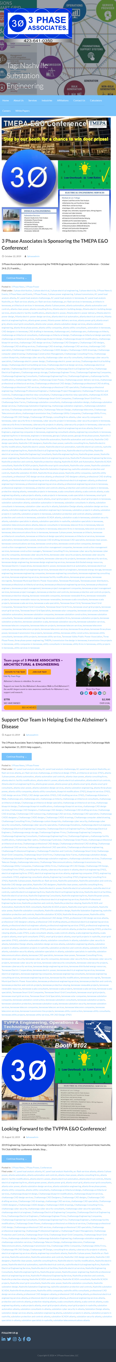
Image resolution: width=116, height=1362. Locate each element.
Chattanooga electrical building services (27, 365)
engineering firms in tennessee (16, 435)
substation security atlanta (21, 951)
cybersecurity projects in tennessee (80, 424)
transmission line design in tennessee (69, 640)
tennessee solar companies (64, 610)
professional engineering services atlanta (45, 484)
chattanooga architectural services (18, 339)
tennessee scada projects (60, 989)
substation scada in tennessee (76, 517)
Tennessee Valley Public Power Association (82, 636)
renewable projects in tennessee (42, 491)
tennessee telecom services (69, 625)
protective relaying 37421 (89, 929)
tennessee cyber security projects (65, 555)
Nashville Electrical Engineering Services (47, 450)
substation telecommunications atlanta (20, 525)
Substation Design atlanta (71, 506)
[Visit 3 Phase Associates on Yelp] (19, 1340)
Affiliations (63, 100)
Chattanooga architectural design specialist (90, 335)
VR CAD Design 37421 (61, 1015)
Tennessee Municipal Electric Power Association (35, 581)
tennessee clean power (96, 540)
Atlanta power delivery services (62, 320)
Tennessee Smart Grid (70, 603)
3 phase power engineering (60, 294)
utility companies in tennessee (28, 644)
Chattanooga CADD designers (26, 350)
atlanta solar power (44, 324)
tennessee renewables (50, 599)
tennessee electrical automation (72, 566)
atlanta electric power (55, 313)
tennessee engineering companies (29, 573)
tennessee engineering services (24, 577)
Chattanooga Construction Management (44, 354)
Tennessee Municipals (69, 581)
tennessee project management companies (61, 588)
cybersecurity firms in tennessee (17, 424)
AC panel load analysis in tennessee (67, 298)
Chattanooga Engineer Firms (61, 372)
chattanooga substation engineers (67, 406)
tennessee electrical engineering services (29, 569)
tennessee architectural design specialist (45, 536)
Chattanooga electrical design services (65, 365)
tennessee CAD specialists (72, 540)
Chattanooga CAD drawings (49, 346)
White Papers (22, 110)
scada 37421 (23, 933)
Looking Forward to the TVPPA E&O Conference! (54, 1129)
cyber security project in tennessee (59, 421)
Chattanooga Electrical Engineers (22, 1216)
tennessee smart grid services (15, 996)
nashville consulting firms (76, 443)
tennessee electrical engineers (63, 569)
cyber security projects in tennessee (93, 421)
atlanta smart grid (81, 784)
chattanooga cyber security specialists (39, 825)
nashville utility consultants (25, 918)
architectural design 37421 (63, 773)
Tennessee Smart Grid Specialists (35, 610)
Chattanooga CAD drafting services (18, 346)
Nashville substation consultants (29, 910)
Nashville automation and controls (77, 439)
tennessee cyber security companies (42, 959)
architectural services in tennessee (28, 305)
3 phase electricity (87, 290)
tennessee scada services (21, 603)
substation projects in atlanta (86, 510)
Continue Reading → (16, 278)
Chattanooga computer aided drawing (92, 817)
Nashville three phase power (51, 473)
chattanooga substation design (75, 402)
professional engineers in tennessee (18, 488)
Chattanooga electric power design (28, 361)
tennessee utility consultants (96, 1011)
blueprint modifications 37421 (71, 791)
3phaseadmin (33, 256)
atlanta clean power (19, 309)
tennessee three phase (79, 629)
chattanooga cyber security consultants (64, 357)
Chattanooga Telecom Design (57, 409)
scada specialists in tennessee (81, 495)
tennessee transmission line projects (25, 633)
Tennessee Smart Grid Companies (28, 992)
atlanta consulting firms (41, 309)
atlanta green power (37, 320)
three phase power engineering (29, 640)
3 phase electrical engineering (64, 290)
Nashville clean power (53, 443)
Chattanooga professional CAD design (53, 383)
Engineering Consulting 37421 (64, 877)
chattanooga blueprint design (48, 339)
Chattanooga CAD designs (91, 342)
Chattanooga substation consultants (43, 402)
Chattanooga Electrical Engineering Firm (75, 368)
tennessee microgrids (90, 977)
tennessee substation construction (71, 614)
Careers (6, 110)
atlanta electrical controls (91, 316)
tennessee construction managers (25, 551)
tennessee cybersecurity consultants (27, 558)
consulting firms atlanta (64, 417)
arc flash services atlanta (22, 301)
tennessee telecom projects (43, 625)
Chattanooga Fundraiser (50, 840)
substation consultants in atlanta (80, 502)
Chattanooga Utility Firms (93, 413)
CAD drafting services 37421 (70, 795)
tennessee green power (80, 577)
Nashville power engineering (15, 899)
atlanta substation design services (69, 324)
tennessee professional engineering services (65, 584)
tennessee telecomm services (54, 629)
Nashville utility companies (78, 473)
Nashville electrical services (15, 895)
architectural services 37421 (90, 773)
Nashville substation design (26, 469)
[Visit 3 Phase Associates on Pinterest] (29, 1340)
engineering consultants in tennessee (93, 432)
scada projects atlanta (31, 495)
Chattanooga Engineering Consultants (19, 376)
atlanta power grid (86, 320)
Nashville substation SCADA (23, 473)
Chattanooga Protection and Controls (54, 851)
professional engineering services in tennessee (86, 484)
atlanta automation (75, 305)
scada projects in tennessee (54, 495)
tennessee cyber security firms (35, 555)
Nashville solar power (80, 465)
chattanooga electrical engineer (95, 825)
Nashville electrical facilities (80, 450)
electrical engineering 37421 (92, 869)
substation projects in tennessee (36, 514)
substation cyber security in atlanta (41, 506)
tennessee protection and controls (53, 592)
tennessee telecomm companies (80, 1007)
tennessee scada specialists (46, 603)
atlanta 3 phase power (55, 305)
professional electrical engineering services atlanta (32, 480)
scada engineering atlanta (87, 933)
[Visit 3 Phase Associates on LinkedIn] (3, 1340)
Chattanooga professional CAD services (20, 387)
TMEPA (48, 640)
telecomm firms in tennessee (71, 529)
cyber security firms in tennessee (27, 421)
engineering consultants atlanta (61, 432)
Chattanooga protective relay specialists (69, 395)
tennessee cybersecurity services (91, 558)
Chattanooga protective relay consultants (30, 395)
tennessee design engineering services (47, 562)
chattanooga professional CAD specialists (59, 387)
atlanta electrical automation (65, 316)
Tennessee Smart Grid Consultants (29, 607)
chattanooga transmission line (36, 413)
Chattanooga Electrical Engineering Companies (33, 368)
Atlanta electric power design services (33, 316)
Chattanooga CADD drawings (83, 350)
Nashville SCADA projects (25, 465)
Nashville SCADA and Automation (78, 461)
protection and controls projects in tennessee (87, 488)
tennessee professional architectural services (23, 584)
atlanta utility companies (50, 327)
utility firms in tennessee (84, 644)
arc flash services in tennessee (78, 301)
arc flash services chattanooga (49, 301)
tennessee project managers (23, 592)
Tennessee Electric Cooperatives (17, 566)
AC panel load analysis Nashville (91, 769)
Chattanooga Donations (69, 825)
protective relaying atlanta (14, 491)
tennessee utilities (51, 633)
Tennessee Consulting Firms (55, 551)
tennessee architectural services (80, 536)
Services (32, 100)
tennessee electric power (44, 566)
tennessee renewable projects (84, 985)
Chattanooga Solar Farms (13, 402)
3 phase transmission (83, 294)
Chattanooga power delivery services (82, 380)
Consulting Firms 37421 (13, 869)
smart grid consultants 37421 (31, 936)
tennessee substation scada (35, 621)
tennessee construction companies (75, 543)
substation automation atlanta (16, 502)
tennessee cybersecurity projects (60, 558)
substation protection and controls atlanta (72, 514)
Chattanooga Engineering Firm (52, 376)
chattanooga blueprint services (67, 806)
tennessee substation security (62, 621)
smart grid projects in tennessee (96, 499)
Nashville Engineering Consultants (35, 454)
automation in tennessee (98, 327)
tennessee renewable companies (45, 595)
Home (5, 100)
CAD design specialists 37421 (42, 795)
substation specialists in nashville (54, 521)
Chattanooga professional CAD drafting (90, 383)
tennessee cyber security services (25, 962)
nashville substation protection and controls (71, 1286)
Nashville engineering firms (65, 454)
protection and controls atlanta (50, 488)
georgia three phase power (86, 435)
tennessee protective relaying (15, 595)
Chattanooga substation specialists (26, 409)
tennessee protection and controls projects (90, 592)
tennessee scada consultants (75, 599)
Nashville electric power (33, 447)
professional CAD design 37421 (54, 918)
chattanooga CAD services (75, 346)
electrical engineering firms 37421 (18, 873)
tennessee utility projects (25, 636)
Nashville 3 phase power (20, 881)
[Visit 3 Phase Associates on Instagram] (15, 1340)
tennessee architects (82, 532)
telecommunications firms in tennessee (30, 532)
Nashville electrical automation (60, 447)
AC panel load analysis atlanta (27, 769)
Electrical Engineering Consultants (40, 428)
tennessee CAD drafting (48, 540)
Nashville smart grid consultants (54, 465)
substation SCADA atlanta (49, 517)
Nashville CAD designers (30, 443)
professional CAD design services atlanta (32, 476)
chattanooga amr (78, 331)
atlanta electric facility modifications (27, 313)
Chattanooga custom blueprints (46, 821)
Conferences (46, 1167)
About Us (19, 100)
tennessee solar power (87, 610)
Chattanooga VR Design (41, 417)
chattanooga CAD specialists (85, 814)
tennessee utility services (49, 636)
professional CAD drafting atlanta (51, 922)
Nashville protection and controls (17, 461)
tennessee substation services (91, 621)
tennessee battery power (24, 540)
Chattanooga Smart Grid (24, 398)
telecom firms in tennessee (83, 525)
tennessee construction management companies (49, 547)
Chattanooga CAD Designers (65, 342)
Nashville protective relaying (47, 461)
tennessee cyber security (80, 551)
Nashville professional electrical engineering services (45, 458)
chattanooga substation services (84, 858)
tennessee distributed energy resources (84, 562)
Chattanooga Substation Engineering (34, 406)
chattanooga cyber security (32, 357)
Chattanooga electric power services (63, 361)
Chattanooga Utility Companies (66, 413)
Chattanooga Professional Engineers (31, 391)
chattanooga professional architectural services (63, 1223)
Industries (47, 100)
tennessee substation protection (17, 1003)
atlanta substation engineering (78, 788)
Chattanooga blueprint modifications (80, 339)
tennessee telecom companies (15, 625)
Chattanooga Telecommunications (56, 862)
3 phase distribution (22, 290)
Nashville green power (89, 454)
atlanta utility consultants (75, 327)
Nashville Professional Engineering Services (91, 458)
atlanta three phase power (26, 327)
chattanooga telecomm (82, 409)
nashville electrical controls (89, 447)
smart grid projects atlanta (37, 499)
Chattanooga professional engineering (85, 847)
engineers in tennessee (41, 435)
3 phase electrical (41, 290)
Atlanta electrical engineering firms (18, 784)
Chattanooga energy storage (34, 372)
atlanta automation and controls (50, 776)
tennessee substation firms (58, 618)
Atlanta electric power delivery (81, 313)
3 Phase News (17, 287)
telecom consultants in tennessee (54, 525)
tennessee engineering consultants (62, 573)
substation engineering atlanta (23, 510)
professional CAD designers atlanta (69, 476)
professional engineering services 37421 (66, 925)
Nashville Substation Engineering (55, 469)
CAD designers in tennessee (15, 331)
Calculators (96, 100)
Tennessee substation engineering (29, 618)
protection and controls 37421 (31, 929)
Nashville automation (50, 439)
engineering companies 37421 (85, 873)
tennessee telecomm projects (26, 629)
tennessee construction (47, 543)
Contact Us (79, 100)
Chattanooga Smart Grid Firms (86, 398)
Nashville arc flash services (26, 439)
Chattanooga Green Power (51, 380)
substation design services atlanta (49, 944)
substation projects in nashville (33, 948)
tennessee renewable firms (73, 595)
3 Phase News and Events (20, 294)
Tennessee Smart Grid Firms (59, 607)
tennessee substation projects (85, 618)
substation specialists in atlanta (23, 521)
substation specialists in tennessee (87, 521)
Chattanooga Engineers (78, 376)
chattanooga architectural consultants (19, 335)
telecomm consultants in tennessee (40, 529)
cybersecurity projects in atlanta (48, 424)
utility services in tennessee (27, 648)
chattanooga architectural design (53, 335)
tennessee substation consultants (61, 1000)
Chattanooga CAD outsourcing (30, 814)
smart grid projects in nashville (65, 499)
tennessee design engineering (15, 562)
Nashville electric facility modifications (20, 888)
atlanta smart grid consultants (20, 324)
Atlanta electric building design (67, 309)
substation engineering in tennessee (54, 510)
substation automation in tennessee (47, 502)
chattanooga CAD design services (35, 342)
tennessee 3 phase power (60, 532)
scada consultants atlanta (70, 491)
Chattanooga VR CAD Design (15, 417)
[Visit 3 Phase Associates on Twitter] (9, 1340)
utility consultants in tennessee (57, 644)
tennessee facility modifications (54, 577)
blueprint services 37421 (98, 791)
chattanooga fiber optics (26, 380)
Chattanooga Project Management (64, 391)
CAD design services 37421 (14, 795)
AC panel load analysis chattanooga (33, 298)
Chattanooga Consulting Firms (78, 354)
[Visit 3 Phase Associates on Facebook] (24, 1340)
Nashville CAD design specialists (17, 884)
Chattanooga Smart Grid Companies (54, 398)
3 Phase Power (32, 287)
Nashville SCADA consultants (28, 907)
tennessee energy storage (90, 569)
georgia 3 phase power (63, 435)
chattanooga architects (98, 331)
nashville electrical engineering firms (27, 892)
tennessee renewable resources (24, 599)
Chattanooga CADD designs (54, 350)
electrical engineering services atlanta (75, 428)
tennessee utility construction (75, 633)
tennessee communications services (18, 543)
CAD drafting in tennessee (41, 331)
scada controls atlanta (92, 491)
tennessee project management (26, 588)
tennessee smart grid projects (87, 607)
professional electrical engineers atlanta (76, 480)
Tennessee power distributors (94, 581)
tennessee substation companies (39, 614)
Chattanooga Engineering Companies (93, 372)
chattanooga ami (62, 331)
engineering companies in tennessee (28, 432)
